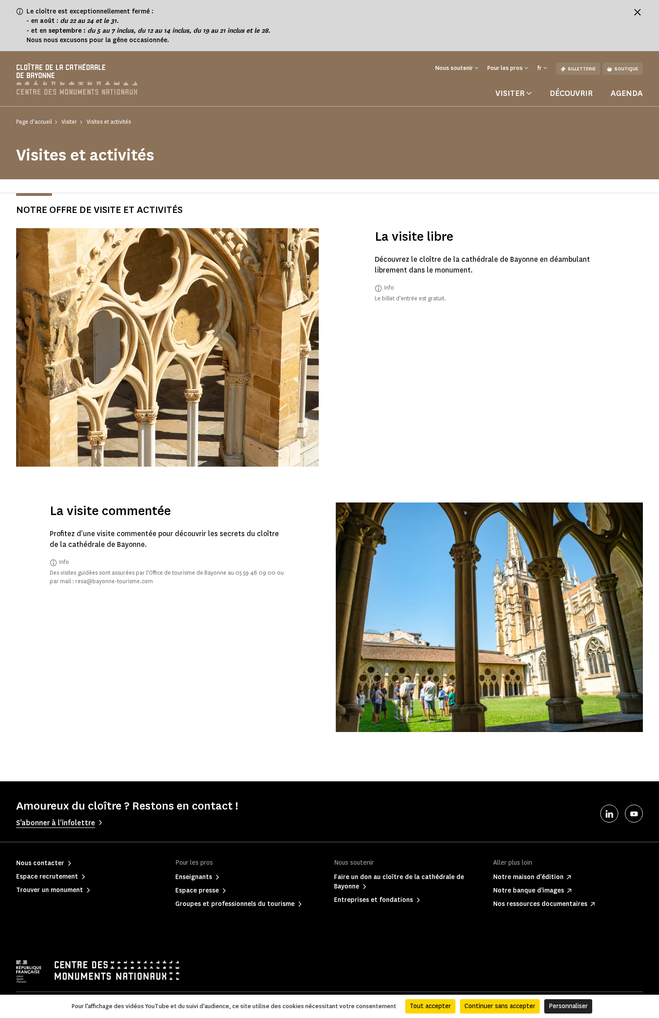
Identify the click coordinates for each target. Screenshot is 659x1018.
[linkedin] (609, 814)
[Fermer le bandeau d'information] (637, 12)
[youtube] (634, 814)
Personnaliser (568, 1006)
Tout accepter (430, 1006)
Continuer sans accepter (499, 1006)
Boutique (626, 68)
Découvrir (571, 93)
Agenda (627, 93)
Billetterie (582, 68)
